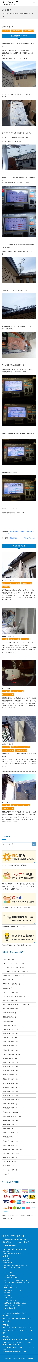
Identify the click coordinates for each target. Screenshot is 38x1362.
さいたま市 (15, 1345)
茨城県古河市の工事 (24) (10, 1120)
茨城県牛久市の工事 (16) (10, 1141)
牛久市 (19, 1330)
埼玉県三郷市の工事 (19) (10, 1091)
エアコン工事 (8, 1285)
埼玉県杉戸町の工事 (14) (10, 1095)
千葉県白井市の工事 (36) (10, 1046)
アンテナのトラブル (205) (10, 992)
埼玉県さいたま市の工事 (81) (11, 1087)
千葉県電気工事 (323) (9, 1013)
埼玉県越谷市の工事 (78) (10, 1071)
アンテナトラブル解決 (11, 1277)
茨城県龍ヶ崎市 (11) (9, 1137)
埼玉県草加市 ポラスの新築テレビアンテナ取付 (18, 590)
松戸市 (5, 1321)
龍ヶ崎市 (24, 1330)
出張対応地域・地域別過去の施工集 (15, 1303)
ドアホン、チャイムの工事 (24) (12, 1000)
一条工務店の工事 (29, 31)
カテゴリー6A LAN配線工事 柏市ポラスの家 (18, 642)
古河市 (31, 1328)
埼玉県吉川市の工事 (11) (10, 1062)
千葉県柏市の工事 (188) (10, 1025)
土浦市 (30, 1330)
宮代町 (25, 1339)
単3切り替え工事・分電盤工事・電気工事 (16, 1282)
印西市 (29, 1318)
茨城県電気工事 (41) (9, 1021)
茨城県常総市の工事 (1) (10, 1124)
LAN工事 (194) (7, 988)
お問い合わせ (8, 1298)
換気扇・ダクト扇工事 (11, 1288)
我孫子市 (18, 1318)
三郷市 (29, 1342)
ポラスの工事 (6, 587)
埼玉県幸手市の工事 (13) (10, 1083)
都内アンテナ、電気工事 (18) (11, 1153)
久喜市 (9, 1342)
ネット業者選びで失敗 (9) (10, 1009)
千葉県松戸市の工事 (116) (10, 1042)
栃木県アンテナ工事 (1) (10, 1157)
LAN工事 (4, 639)
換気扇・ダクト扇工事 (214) (11, 984)
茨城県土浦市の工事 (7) (10, 1145)
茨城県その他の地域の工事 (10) (12, 1149)
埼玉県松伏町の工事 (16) (10, 1066)
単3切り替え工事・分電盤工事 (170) (14, 975)
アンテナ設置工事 (9, 1275)
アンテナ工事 (6, 31)
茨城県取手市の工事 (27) (10, 1133)
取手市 (14, 1330)
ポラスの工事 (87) (8, 1166)
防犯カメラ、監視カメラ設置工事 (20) (14, 996)
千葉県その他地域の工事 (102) (12, 1054)
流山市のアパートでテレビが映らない (23, 538)
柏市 (4, 1318)
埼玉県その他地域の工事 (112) (12, 1099)
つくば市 (15, 1328)
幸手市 (14, 1342)
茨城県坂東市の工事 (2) (10, 1104)
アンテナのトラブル (17, 691)
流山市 (13, 1318)
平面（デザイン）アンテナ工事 (11, 583)
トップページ (8, 1272)
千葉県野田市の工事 (21, 750)
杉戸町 (24, 1342)
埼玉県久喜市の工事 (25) (10, 1079)
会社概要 (7, 1295)
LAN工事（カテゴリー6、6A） (13, 1290)
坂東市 (5, 1328)
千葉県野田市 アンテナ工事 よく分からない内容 (19, 812)
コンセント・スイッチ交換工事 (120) (14, 967)
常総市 (9, 1330)
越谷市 (21, 1339)
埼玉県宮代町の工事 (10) (10, 1075)
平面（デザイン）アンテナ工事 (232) (14, 963)
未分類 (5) (6, 1174)
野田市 (8, 1318)
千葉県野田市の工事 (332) (10, 1029)
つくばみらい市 (23, 1328)
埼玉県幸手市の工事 (8, 694)
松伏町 (16, 1339)
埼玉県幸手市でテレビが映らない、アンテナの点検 (19, 698)
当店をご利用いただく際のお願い (14, 1305)
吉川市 (11, 1339)
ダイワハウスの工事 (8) (10, 1170)
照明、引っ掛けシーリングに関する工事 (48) (16, 1004)
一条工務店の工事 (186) (10, 1162)
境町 (4, 1333)
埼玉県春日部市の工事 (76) (11, 1058)
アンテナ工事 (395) (8, 959)
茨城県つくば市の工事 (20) (11, 1112)
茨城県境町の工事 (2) (9, 1128)
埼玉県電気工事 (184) (9, 1017)
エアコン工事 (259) (8, 980)
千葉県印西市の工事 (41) (10, 1050)
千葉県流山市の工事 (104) (10, 1033)
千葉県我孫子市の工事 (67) (11, 1038)
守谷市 (9, 1328)
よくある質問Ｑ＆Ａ (10, 1300)
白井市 (24, 1318)
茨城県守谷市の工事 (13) (10, 1108)
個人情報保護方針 (9, 1308)
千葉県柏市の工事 (17, 31)
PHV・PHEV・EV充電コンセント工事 (15, 1280)
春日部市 (5, 1339)
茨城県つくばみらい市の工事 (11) (13, 1116)
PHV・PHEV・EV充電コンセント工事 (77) (16, 971)
